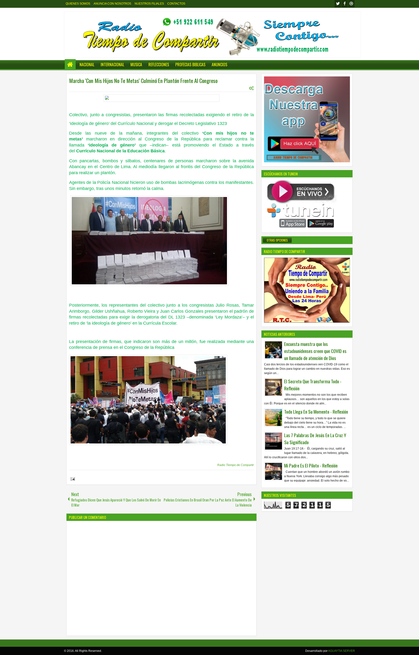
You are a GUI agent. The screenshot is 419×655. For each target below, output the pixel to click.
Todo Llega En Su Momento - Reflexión (316, 411)
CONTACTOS (176, 3)
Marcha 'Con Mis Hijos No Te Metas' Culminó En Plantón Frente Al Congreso (143, 80)
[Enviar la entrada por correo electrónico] (72, 479)
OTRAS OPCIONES (277, 240)
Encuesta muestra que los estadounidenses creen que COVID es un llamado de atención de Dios (315, 350)
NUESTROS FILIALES (149, 3)
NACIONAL (87, 64)
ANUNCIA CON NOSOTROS (112, 3)
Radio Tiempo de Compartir (235, 465)
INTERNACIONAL (112, 64)
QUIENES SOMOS (78, 3)
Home (70, 64)
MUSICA (136, 64)
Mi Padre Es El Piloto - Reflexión (311, 465)
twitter (338, 4)
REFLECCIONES (158, 64)
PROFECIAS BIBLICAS (190, 64)
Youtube (351, 4)
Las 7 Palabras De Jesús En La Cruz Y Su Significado (315, 439)
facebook (344, 4)
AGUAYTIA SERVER (341, 651)
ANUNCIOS (219, 64)
